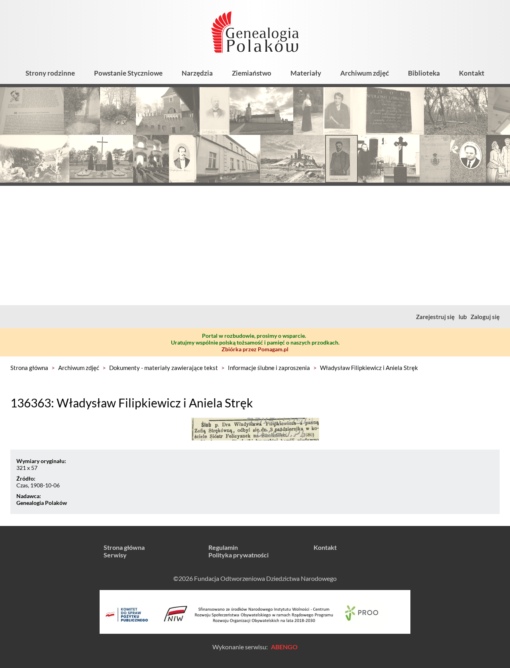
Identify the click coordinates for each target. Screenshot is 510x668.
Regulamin (223, 547)
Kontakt (471, 73)
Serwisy (115, 555)
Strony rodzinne (50, 73)
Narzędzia (197, 73)
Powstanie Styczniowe (128, 73)
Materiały (305, 73)
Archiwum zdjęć (364, 73)
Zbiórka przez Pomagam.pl (255, 349)
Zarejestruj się (435, 316)
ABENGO (284, 646)
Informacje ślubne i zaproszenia (269, 367)
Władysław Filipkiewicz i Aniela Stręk (369, 367)
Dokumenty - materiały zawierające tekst (163, 367)
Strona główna (29, 367)
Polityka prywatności (238, 555)
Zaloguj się (485, 316)
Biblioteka (424, 73)
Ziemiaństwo (251, 73)
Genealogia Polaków (41, 502)
